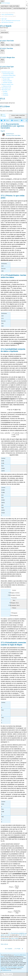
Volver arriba (4, 944)
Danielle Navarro (10, 133)
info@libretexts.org (6, 970)
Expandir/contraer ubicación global (26, 120)
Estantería (16, 120)
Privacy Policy (4, 967)
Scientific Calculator (7, 82)
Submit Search (4, 32)
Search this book (4, 27)
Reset (2, 42)
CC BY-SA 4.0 (22, 935)
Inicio (7, 120)
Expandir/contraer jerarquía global (2, 120)
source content (14, 938)
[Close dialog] (1, 108)
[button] (5, 93)
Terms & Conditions (12, 967)
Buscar (3, 974)
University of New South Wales (13, 135)
